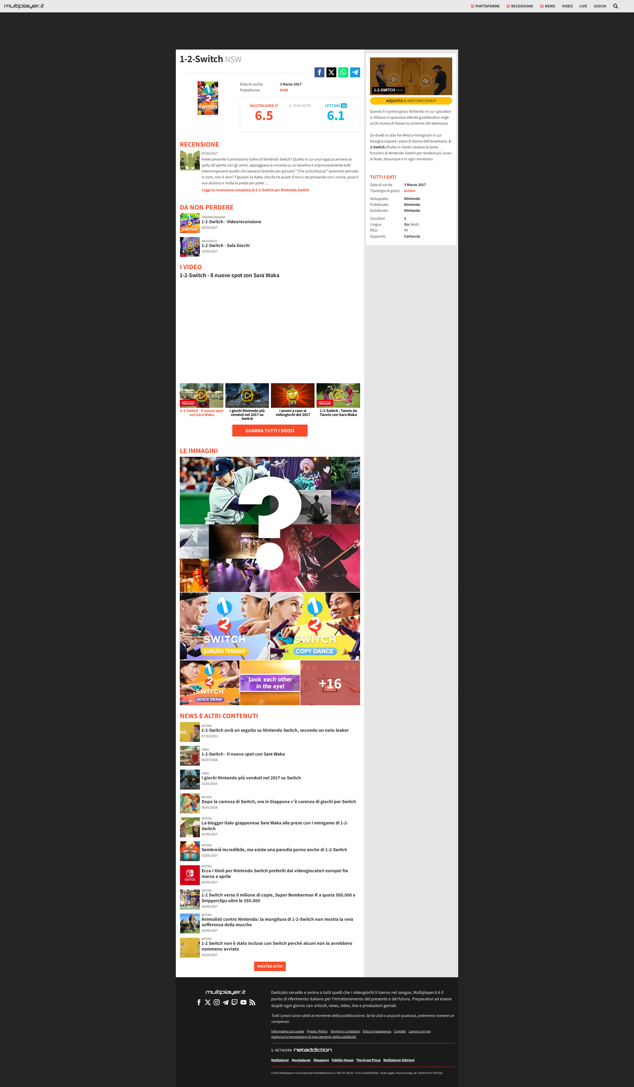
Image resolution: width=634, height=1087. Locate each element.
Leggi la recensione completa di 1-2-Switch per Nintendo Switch (255, 189)
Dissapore (321, 1060)
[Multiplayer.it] (24, 6)
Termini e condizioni (345, 1031)
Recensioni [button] (522, 6)
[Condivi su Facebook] (319, 72)
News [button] (550, 6)
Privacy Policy (317, 1031)
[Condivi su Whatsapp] (343, 72)
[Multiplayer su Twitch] (235, 1002)
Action (409, 190)
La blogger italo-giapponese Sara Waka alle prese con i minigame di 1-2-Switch (275, 825)
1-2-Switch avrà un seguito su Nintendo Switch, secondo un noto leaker (275, 730)
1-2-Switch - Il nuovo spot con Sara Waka (243, 754)
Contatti (400, 1031)
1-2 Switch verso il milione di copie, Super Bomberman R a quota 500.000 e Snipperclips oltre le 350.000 (278, 897)
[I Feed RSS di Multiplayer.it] (252, 1002)
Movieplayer (301, 1060)
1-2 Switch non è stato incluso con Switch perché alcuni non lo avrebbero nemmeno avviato (277, 946)
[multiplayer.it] (226, 992)
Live (583, 6)
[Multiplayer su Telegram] (226, 1002)
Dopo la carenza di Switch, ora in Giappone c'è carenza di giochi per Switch (279, 801)
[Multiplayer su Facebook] (199, 1002)
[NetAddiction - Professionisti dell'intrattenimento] (313, 1050)
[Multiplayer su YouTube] (243, 1002)
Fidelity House (342, 1060)
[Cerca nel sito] (616, 6)
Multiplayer (280, 1060)
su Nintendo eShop (411, 100)
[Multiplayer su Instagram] (217, 1002)
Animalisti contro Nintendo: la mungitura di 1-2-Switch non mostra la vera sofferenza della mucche (277, 922)
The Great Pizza (368, 1060)
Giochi (600, 6)
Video (567, 6)
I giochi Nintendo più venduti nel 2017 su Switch (251, 778)
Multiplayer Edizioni (399, 1060)
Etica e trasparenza (377, 1031)
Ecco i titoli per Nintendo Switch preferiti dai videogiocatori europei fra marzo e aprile (275, 873)
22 (344, 105)
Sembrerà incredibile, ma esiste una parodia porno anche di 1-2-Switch (274, 849)
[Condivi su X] (331, 72)
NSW (284, 90)
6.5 (264, 115)
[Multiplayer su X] (208, 1002)
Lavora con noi (420, 1031)
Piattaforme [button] (488, 6)
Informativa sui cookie (287, 1031)
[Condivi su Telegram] (355, 72)
